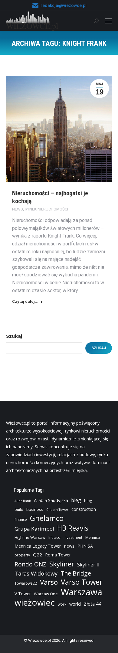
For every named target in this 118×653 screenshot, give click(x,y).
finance (21, 519)
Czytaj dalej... (25, 301)
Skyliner (61, 564)
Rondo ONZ (30, 564)
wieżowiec (35, 602)
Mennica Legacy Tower (38, 546)
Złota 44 (92, 604)
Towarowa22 (26, 583)
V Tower (23, 594)
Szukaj (14, 336)
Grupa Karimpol (34, 528)
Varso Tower (82, 582)
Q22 (37, 555)
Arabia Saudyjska (51, 500)
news (69, 546)
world (75, 604)
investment (73, 537)
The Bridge (76, 573)
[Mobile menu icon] (108, 21)
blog (88, 500)
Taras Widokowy (36, 573)
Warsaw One (46, 594)
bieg (76, 500)
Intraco (54, 537)
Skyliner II (88, 565)
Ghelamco (47, 518)
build (19, 509)
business (34, 509)
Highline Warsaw (30, 537)
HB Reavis (72, 528)
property (22, 555)
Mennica (92, 537)
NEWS (17, 209)
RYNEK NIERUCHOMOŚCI (46, 209)
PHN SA (85, 546)
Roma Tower (58, 555)
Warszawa (81, 592)
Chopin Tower (57, 510)
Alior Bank (23, 501)
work (62, 604)
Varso (49, 582)
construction (83, 509)
